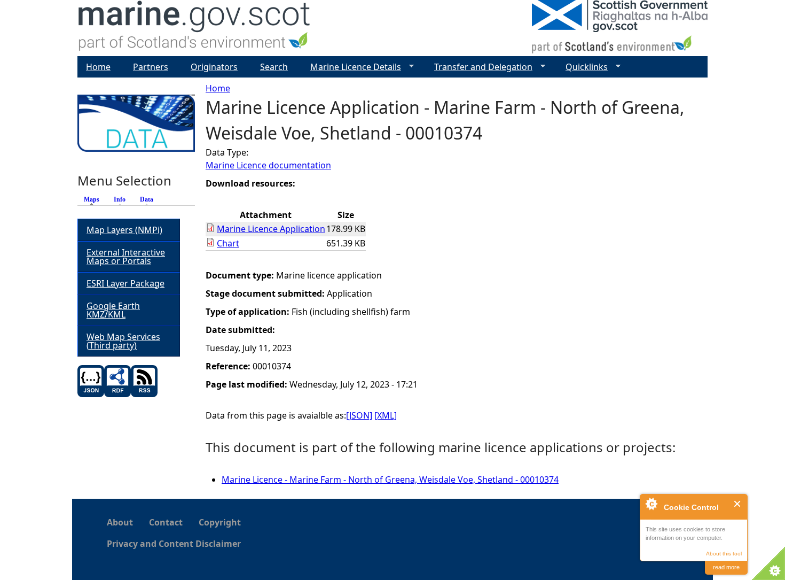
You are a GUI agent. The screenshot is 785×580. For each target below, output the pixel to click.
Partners (150, 67)
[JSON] (359, 415)
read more (726, 567)
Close (737, 503)
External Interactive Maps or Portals (126, 256)
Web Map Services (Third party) (123, 341)
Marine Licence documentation (268, 165)
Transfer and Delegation (479, 67)
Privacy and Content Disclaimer (174, 544)
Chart (228, 243)
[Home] (194, 28)
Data (146, 199)
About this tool (724, 553)
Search (274, 67)
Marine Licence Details (351, 67)
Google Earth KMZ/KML (113, 310)
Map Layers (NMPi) (124, 230)
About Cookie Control (651, 503)
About (120, 522)
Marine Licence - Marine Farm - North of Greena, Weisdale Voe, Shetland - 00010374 (390, 479)
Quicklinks (582, 67)
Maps (94, 199)
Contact (166, 522)
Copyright (220, 522)
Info (119, 199)
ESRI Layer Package (125, 283)
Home (218, 88)
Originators (214, 67)
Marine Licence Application (271, 229)
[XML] (385, 415)
